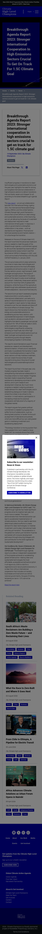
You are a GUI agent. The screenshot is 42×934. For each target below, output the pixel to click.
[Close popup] (36, 437)
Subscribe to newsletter (19, 493)
